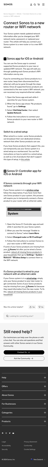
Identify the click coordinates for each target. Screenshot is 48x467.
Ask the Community (22, 358)
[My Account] (31, 5)
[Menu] (43, 5)
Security (5, 449)
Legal (4, 442)
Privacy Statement (30, 442)
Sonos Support (9, 14)
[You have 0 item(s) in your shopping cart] (39, 5)
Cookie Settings (29, 449)
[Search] (35, 5)
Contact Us (22, 352)
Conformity (28, 446)
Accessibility (6, 446)
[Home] (8, 4)
